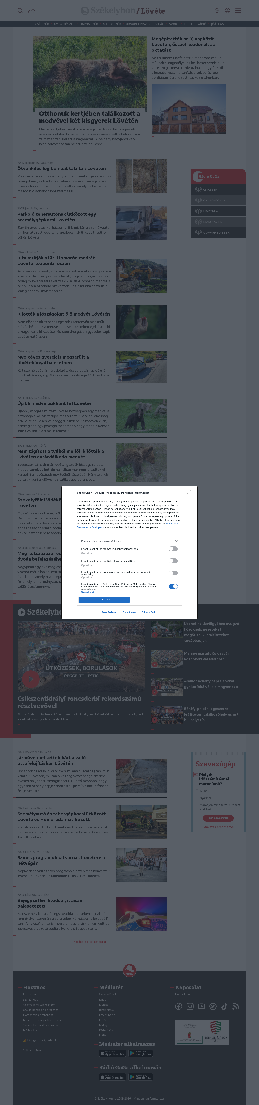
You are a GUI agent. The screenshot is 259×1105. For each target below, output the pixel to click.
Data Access (129, 612)
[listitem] (129, 541)
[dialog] (129, 552)
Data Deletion (109, 612)
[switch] (173, 548)
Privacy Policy (149, 612)
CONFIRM (104, 599)
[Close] (190, 493)
